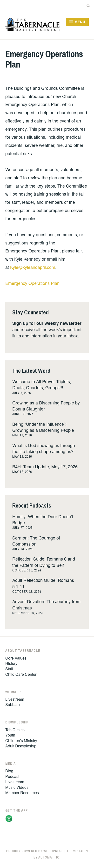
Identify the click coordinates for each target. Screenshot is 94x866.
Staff (9, 668)
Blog (9, 771)
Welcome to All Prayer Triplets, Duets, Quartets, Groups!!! (41, 384)
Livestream (14, 699)
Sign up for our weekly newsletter (46, 323)
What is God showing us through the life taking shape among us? (43, 448)
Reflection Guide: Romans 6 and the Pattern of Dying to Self (43, 561)
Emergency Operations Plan (32, 283)
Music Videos (16, 787)
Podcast (12, 776)
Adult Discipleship (20, 746)
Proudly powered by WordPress (35, 851)
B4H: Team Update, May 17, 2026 (45, 466)
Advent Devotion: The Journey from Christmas (46, 604)
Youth (10, 735)
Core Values (16, 658)
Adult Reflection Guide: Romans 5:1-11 (43, 583)
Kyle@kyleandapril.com (32, 267)
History (11, 663)
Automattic (49, 857)
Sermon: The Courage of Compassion (36, 540)
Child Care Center (20, 674)
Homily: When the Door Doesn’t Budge (42, 519)
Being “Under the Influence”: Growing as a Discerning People (43, 427)
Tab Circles (15, 729)
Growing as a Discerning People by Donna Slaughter (46, 405)
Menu (79, 21)
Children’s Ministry (21, 740)
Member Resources (22, 792)
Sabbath (12, 704)
